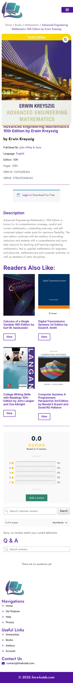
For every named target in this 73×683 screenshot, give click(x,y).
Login (25, 195)
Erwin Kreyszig (21, 139)
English (20, 153)
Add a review (36, 498)
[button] (67, 10)
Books (18, 25)
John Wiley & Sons (30, 147)
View (9, 336)
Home (8, 25)
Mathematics (32, 25)
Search (64, 511)
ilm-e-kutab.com (43, 677)
